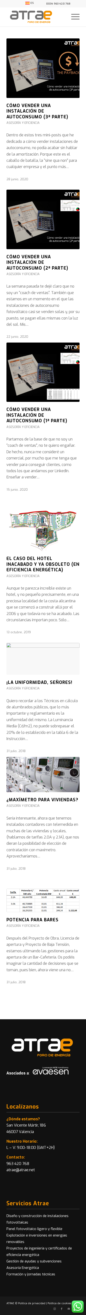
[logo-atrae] (35, 16)
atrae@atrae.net (20, 1169)
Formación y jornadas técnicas (30, 1274)
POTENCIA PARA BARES (32, 920)
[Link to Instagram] (54, 1309)
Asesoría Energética (22, 1267)
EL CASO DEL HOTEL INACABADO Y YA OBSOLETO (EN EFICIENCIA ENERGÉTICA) (43, 564)
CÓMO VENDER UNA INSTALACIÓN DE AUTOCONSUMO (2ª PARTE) (37, 262)
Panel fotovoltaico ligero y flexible (34, 1228)
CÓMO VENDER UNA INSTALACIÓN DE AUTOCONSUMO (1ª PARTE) (36, 415)
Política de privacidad (31, 1303)
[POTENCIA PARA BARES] (43, 900)
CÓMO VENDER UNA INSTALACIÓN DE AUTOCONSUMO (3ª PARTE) (37, 111)
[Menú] (73, 16)
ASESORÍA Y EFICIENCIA (23, 123)
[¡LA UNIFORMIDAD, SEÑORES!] (43, 659)
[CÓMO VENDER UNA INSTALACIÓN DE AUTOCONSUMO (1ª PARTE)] (43, 372)
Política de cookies (59, 1303)
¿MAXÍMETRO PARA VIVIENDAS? (42, 800)
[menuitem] (29, 3)
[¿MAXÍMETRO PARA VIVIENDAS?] (43, 774)
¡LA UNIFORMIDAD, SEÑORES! (39, 682)
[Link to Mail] (68, 1309)
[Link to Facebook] (61, 1309)
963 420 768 (17, 1163)
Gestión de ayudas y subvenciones (34, 1261)
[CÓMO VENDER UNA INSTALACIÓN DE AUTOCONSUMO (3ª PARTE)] (43, 68)
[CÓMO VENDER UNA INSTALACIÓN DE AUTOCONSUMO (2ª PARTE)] (43, 219)
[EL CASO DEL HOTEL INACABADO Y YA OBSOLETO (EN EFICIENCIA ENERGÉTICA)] (43, 530)
